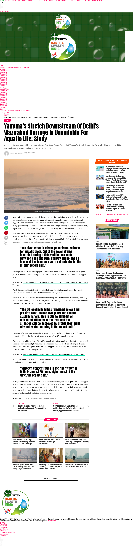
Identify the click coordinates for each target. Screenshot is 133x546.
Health (2, 107)
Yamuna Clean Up (49, 398)
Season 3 (3, 76)
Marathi (100, 1)
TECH (58, 1)
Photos (2, 87)
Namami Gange (36, 398)
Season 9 (3, 86)
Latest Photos (5, 89)
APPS (78, 1)
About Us (3, 526)
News (6, 116)
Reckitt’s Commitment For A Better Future (15, 111)
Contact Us (4, 534)
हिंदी (19, 1)
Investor (3, 531)
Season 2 (3, 74)
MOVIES (24, 1)
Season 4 (3, 77)
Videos (2, 69)
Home (2, 66)
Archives (3, 522)
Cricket (31, 1)
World (7, 1)
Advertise (3, 524)
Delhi (27, 398)
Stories (2, 109)
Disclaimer (4, 529)
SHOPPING (71, 1)
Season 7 (3, 82)
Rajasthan (86, 1)
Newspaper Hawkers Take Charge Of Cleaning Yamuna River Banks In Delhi (54, 354)
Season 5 (3, 79)
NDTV (2, 1)
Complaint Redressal (7, 532)
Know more (52, 521)
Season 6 (3, 81)
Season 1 (3, 72)
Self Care (3, 106)
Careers (3, 536)
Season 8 (3, 84)
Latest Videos (5, 71)
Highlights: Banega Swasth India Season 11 (15, 67)
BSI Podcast (4, 112)
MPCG (94, 1)
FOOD (37, 1)
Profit (14, 1)
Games (63, 1)
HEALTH (52, 1)
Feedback (3, 527)
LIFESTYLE (44, 1)
